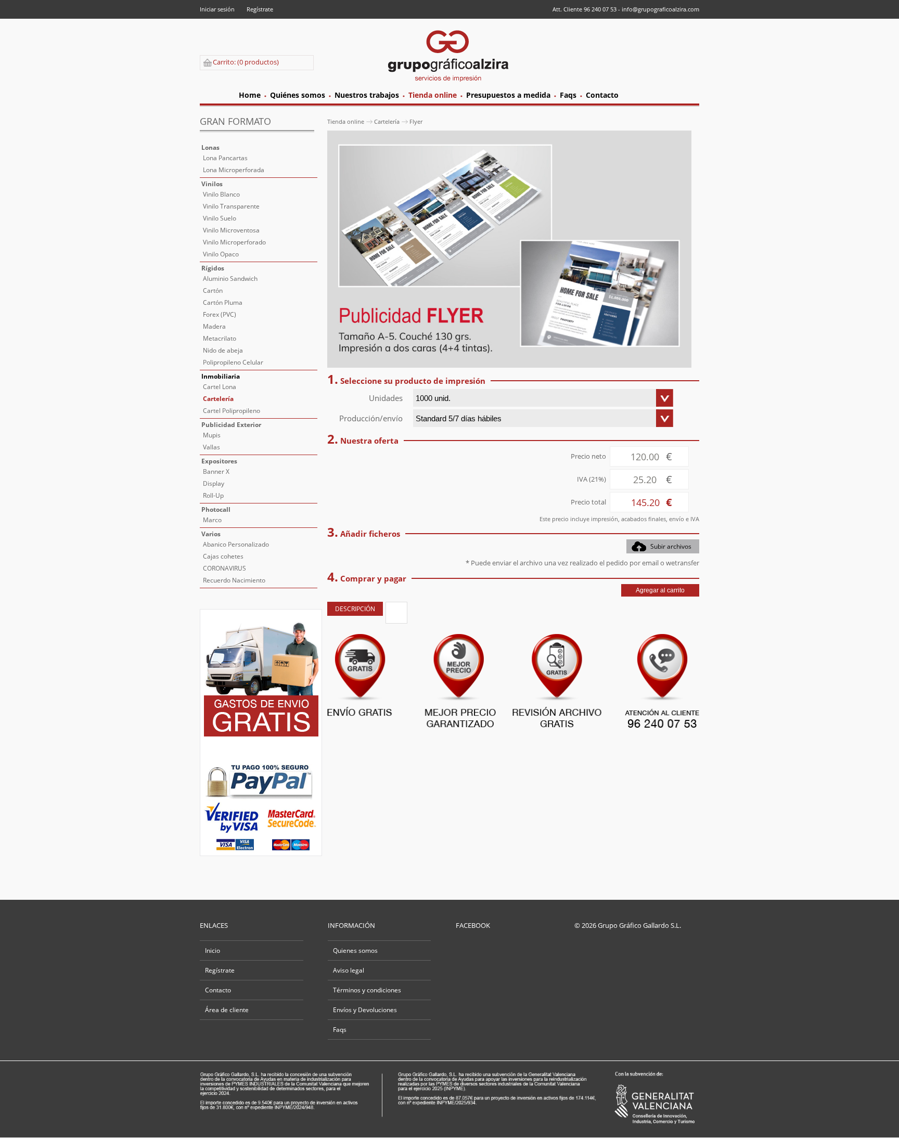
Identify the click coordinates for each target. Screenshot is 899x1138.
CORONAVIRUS (224, 568)
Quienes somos (355, 950)
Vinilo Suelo (219, 218)
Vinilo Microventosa (231, 230)
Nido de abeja (223, 350)
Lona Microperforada (233, 169)
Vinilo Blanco (221, 194)
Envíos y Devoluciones (365, 1009)
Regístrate (260, 9)
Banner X (216, 471)
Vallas (211, 447)
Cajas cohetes (223, 556)
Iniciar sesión (217, 9)
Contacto (218, 990)
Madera (214, 326)
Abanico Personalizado (236, 544)
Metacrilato (219, 338)
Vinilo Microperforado (234, 242)
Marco (212, 519)
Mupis (212, 435)
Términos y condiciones (367, 990)
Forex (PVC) (219, 314)
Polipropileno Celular (233, 362)
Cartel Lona (219, 386)
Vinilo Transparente (231, 206)
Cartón (213, 290)
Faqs (339, 1029)
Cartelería (218, 398)
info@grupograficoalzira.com (660, 9)
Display (213, 483)
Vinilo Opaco (221, 254)
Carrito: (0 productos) (246, 62)
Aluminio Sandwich (230, 278)
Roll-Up (213, 495)
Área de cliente (227, 1009)
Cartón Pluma (222, 302)
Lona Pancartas (225, 157)
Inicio (212, 950)
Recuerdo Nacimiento (234, 580)
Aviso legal (348, 970)
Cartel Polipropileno (231, 410)
